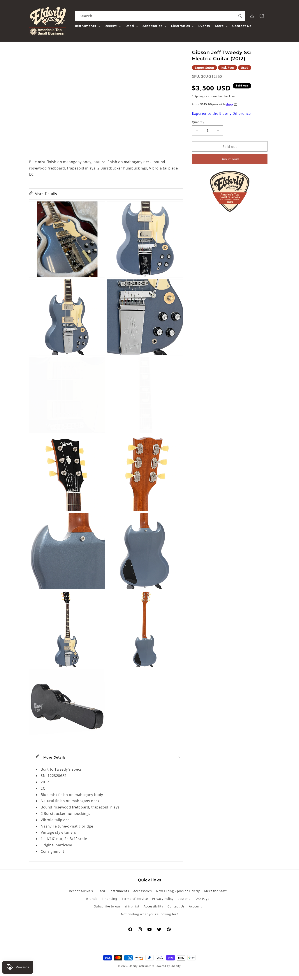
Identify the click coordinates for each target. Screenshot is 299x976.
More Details (45, 193)
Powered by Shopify (168, 965)
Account (195, 906)
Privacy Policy (162, 899)
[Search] (240, 16)
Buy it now (230, 159)
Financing (109, 899)
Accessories (142, 891)
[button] (87, 25)
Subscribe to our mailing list (116, 906)
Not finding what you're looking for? (149, 914)
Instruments (119, 891)
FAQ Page (202, 899)
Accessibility (153, 906)
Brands (92, 899)
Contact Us (176, 906)
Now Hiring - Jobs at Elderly (178, 891)
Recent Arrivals (81, 891)
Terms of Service (134, 899)
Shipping (198, 96)
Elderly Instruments (141, 965)
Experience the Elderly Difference (221, 113)
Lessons (184, 899)
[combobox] (160, 16)
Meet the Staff (215, 891)
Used (101, 891)
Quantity (198, 122)
